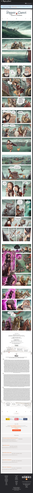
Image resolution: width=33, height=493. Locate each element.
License (6, 484)
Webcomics (6, 476)
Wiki (16, 476)
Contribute (6, 481)
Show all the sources (16, 430)
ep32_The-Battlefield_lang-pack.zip (19, 426)
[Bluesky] (25, 477)
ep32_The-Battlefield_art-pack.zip (18, 425)
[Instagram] (29, 477)
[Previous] (7, 18)
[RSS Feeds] (26, 479)
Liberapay (16, 481)
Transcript (16, 413)
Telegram (26, 487)
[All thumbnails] (16, 18)
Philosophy (6, 479)
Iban (16, 484)
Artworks (6, 477)
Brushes (16, 478)
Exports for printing (16, 427)
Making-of (16, 477)
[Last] (30, 18)
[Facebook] (27, 477)
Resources (6, 480)
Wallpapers (16, 479)
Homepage (6, 475)
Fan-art (6, 478)
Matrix (26, 486)
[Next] (25, 18)
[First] (2, 18)
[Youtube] (30, 477)
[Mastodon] (23, 477)
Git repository (16, 428)
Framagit (16, 475)
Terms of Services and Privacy (16, 489)
